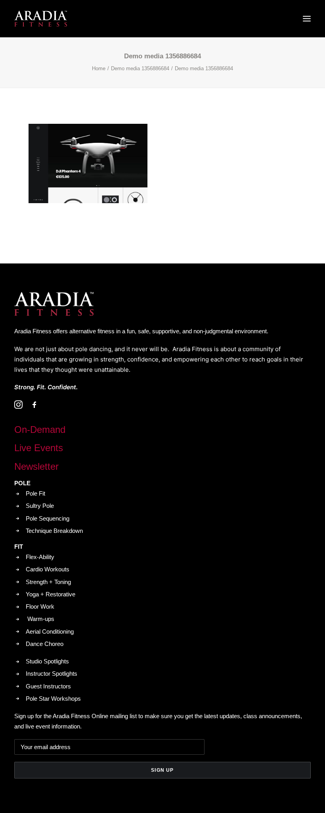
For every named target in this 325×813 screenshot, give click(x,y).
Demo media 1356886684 (140, 68)
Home (98, 68)
